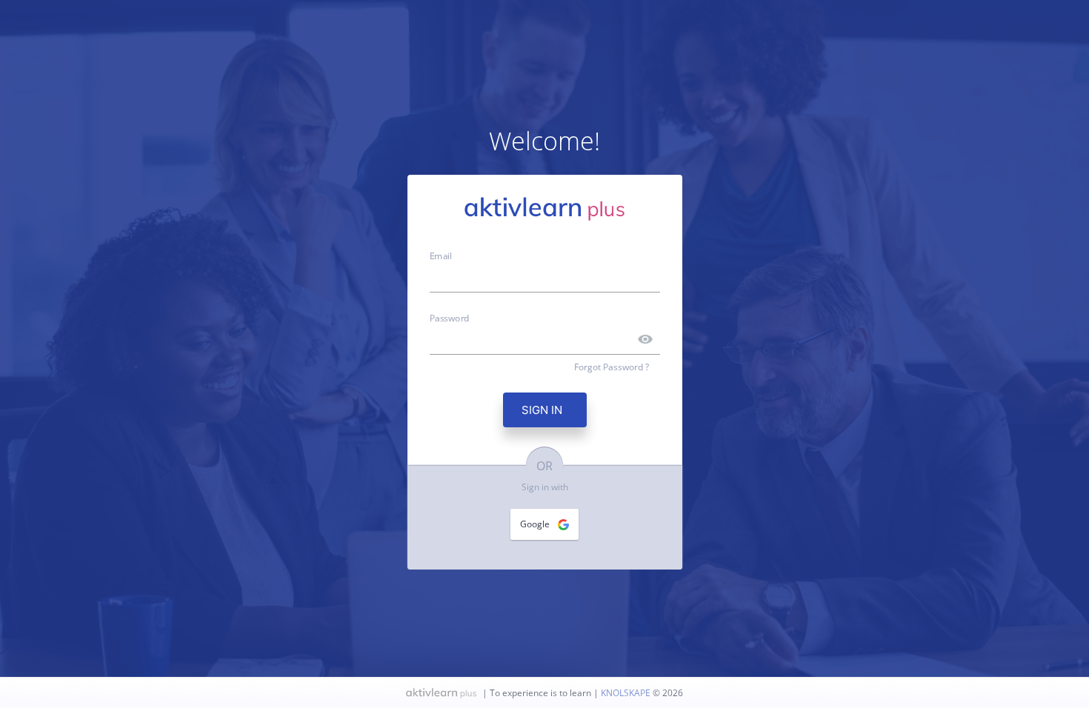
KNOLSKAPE (627, 693)
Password (450, 318)
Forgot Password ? (611, 367)
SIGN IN (545, 410)
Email (441, 255)
